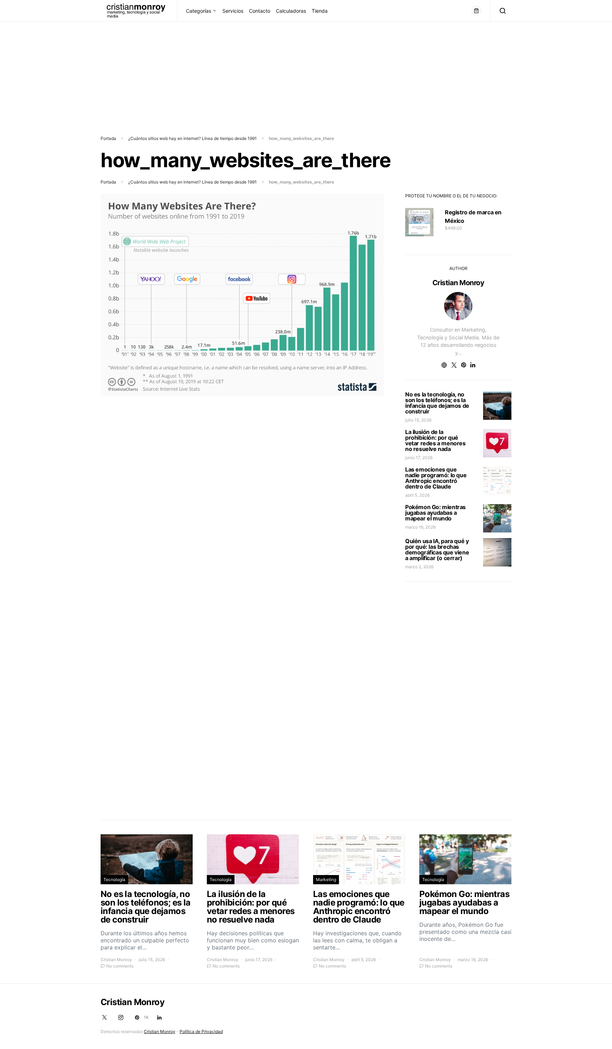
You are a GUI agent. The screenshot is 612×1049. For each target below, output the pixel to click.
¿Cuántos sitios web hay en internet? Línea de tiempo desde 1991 (192, 138)
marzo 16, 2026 (420, 527)
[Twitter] (104, 1017)
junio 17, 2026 (418, 457)
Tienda (320, 11)
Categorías (198, 11)
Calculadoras (291, 11)
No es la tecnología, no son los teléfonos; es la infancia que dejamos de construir (437, 403)
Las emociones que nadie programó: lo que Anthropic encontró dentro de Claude (435, 478)
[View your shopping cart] (476, 10)
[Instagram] (120, 1017)
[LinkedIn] (159, 1017)
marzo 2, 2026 (419, 566)
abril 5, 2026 (417, 495)
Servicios (232, 11)
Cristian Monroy (458, 282)
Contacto (259, 11)
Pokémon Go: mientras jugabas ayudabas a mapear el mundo (435, 512)
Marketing (326, 879)
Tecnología (114, 879)
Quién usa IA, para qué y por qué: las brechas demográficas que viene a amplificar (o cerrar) (437, 549)
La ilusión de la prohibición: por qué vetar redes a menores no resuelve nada (435, 440)
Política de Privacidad (201, 1031)
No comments (120, 966)
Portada (108, 138)
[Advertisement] (212, 71)
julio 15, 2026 (418, 420)
